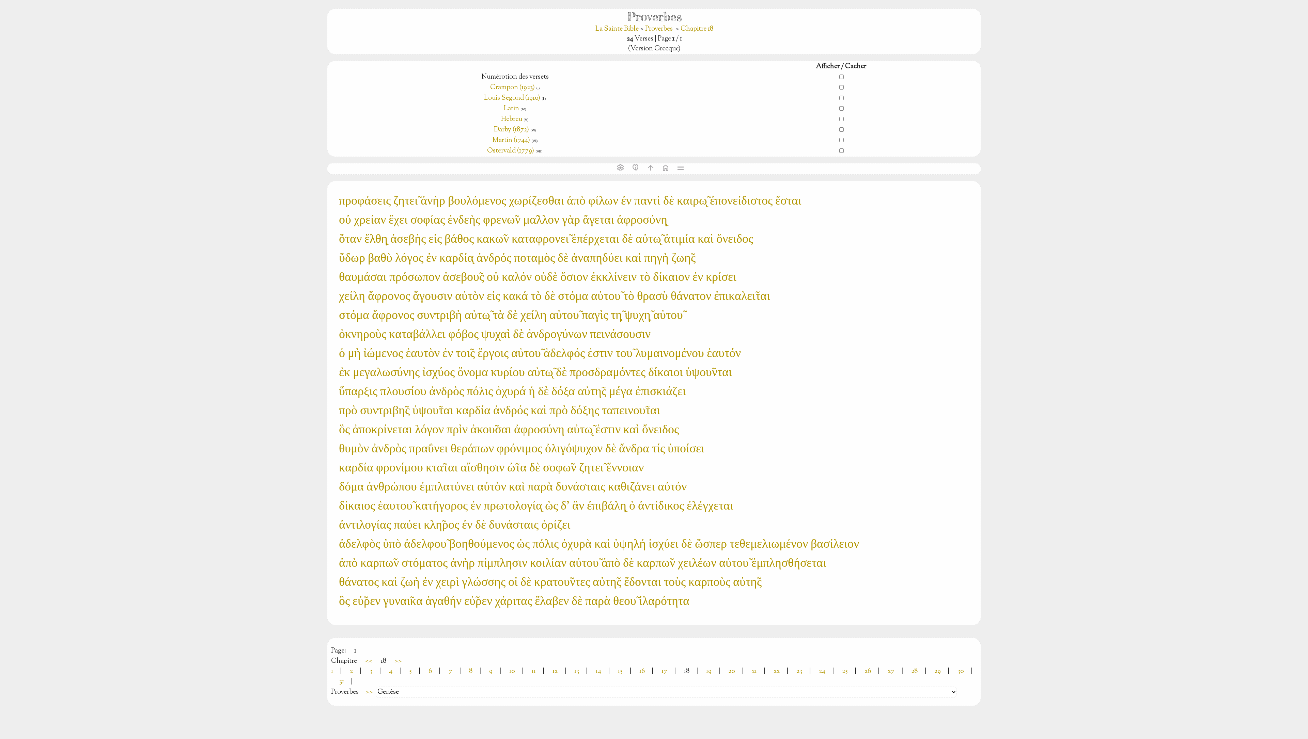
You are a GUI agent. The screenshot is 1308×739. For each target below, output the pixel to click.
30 (960, 671)
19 (709, 671)
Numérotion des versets (515, 77)
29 (937, 671)
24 (822, 671)
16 (642, 671)
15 (620, 671)
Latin (511, 109)
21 (754, 671)
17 (664, 671)
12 (555, 671)
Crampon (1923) (512, 88)
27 (891, 671)
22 (777, 671)
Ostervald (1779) (510, 151)
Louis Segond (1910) (512, 98)
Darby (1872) (511, 130)
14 (598, 671)
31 (341, 682)
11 (534, 671)
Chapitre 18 (697, 29)
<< (369, 661)
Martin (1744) (511, 140)
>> (398, 661)
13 (576, 671)
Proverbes (659, 29)
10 (512, 671)
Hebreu (511, 119)
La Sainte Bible (617, 29)
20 (731, 671)
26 (868, 671)
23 (799, 671)
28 (914, 671)
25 (845, 671)
